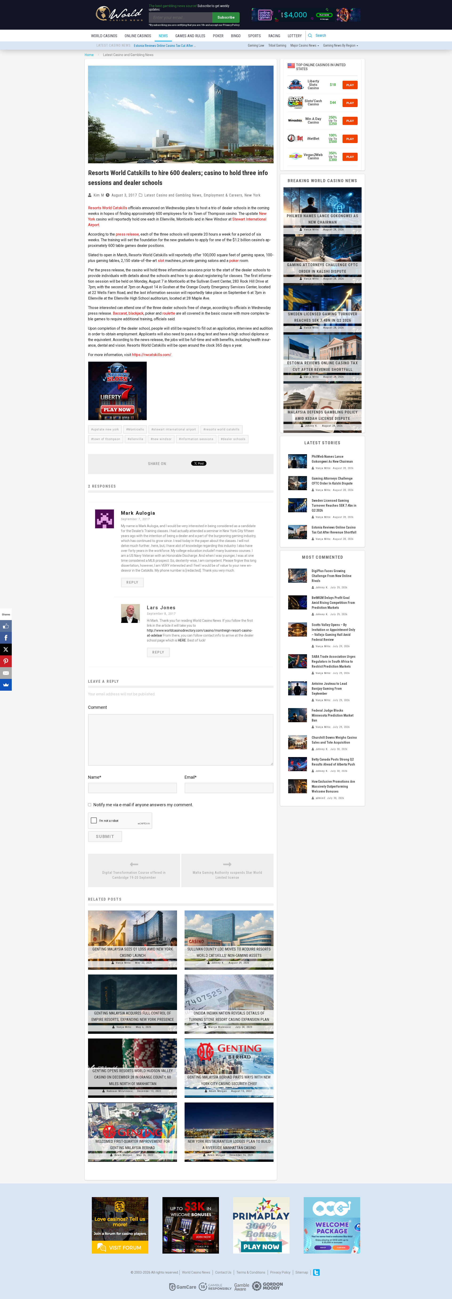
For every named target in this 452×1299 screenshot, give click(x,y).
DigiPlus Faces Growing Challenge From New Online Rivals (331, 576)
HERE (182, 640)
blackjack (136, 313)
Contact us (223, 1272)
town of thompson (106, 439)
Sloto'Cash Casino (313, 102)
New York (252, 195)
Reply (132, 582)
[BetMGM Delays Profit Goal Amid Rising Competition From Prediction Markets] (297, 602)
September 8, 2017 (161, 613)
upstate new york (106, 429)
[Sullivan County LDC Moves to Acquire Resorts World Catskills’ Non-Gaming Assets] (229, 910)
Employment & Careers (223, 195)
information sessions (197, 439)
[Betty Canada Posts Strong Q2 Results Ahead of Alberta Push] (297, 764)
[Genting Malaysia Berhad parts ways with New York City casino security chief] (229, 1038)
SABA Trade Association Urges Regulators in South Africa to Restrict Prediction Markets (333, 661)
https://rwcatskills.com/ (151, 355)
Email (191, 777)
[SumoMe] (6, 685)
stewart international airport (174, 429)
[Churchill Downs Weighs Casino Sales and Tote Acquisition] (297, 742)
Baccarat (120, 313)
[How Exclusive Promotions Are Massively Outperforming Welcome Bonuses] (297, 786)
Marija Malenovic (219, 1027)
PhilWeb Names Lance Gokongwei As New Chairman (169, 46)
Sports (254, 36)
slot (161, 260)
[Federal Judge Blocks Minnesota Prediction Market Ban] (297, 715)
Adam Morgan (218, 1091)
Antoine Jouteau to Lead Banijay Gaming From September (329, 688)
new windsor (162, 439)
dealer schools (234, 439)
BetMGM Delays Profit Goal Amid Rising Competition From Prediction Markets (333, 602)
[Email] (6, 673)
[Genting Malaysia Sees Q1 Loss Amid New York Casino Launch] (132, 910)
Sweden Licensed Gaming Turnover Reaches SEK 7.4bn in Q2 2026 (334, 505)
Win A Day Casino (313, 120)
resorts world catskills (222, 429)
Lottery (295, 36)
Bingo (236, 36)
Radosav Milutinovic (120, 1091)
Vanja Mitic (123, 962)
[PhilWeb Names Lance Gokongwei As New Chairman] (322, 187)
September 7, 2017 (135, 519)
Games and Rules (190, 36)
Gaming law (256, 45)
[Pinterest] (6, 661)
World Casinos (104, 36)
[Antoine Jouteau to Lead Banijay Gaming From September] (297, 688)
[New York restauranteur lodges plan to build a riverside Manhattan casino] (229, 1102)
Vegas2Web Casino (313, 156)
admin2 (320, 798)
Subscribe (226, 17)
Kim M (98, 195)
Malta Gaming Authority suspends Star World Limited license (227, 875)
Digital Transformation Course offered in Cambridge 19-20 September (134, 875)
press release (127, 234)
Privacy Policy (280, 1272)
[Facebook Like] (6, 626)
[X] (6, 649)
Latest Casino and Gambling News (173, 195)
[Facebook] (6, 638)
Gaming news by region (339, 45)
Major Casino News (303, 45)
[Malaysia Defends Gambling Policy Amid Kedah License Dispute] (322, 383)
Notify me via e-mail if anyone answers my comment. (143, 804)
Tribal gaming (277, 45)
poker (234, 260)
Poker (218, 36)
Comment (97, 707)
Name (94, 777)
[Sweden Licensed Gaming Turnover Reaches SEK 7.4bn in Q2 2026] (322, 285)
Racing (274, 36)
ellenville (136, 439)
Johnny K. (218, 962)
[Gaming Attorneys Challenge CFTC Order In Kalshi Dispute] (322, 236)
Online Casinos (138, 36)
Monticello (136, 429)
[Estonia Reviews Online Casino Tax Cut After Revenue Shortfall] (322, 335)
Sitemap (301, 1272)
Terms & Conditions (250, 1272)
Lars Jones (161, 607)
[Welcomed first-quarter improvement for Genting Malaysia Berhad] (132, 1102)
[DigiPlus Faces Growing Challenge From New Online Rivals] (297, 576)
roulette (168, 313)
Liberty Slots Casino (313, 84)
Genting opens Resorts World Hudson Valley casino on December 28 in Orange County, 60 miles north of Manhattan (133, 1077)
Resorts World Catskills (107, 208)
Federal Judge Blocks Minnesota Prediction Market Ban (332, 715)
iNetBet (313, 139)
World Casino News (196, 1272)
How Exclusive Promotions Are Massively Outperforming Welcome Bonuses (333, 786)
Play (350, 85)
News (163, 36)
